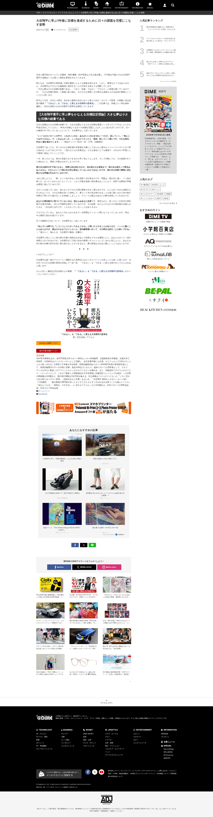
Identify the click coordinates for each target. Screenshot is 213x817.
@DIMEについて (113, 771)
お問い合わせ (163, 771)
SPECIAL (167, 746)
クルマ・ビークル (111, 734)
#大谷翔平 (74, 30)
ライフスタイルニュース (68, 12)
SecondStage (169, 749)
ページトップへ (106, 703)
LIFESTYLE (113, 730)
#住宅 (166, 198)
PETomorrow (168, 755)
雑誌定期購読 (123, 773)
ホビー (135, 740)
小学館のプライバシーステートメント (142, 773)
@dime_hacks (111, 567)
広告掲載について (163, 773)
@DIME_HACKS (85, 567)
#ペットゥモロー (147, 198)
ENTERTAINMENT (144, 730)
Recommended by (109, 534)
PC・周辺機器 (41, 746)
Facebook (42, 394)
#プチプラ (145, 189)
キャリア (64, 734)
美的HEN (167, 758)
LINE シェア (92, 545)
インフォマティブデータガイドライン (144, 771)
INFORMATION (170, 730)
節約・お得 (87, 740)
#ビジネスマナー (147, 194)
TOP (38, 12)
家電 (37, 740)
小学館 (115, 773)
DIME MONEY (88, 734)
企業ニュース (169, 742)
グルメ (107, 737)
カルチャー (137, 737)
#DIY (159, 198)
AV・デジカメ (41, 734)
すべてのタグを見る (167, 203)
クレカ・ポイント (89, 743)
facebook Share (75, 545)
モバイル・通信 (41, 737)
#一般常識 (145, 185)
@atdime (60, 567)
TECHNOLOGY (45, 730)
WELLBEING (168, 752)
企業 (63, 737)
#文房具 (160, 194)
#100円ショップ (158, 185)
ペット (107, 752)
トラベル (108, 740)
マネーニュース (88, 746)
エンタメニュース (139, 743)
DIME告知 (164, 734)
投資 (84, 737)
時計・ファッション (112, 746)
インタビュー (66, 743)
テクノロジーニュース (44, 749)
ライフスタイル (49, 12)
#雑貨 (168, 194)
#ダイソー (156, 189)
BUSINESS (67, 730)
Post (83, 545)
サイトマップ (125, 771)
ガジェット (40, 743)
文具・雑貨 (109, 743)
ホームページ (44, 391)
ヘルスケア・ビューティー (114, 749)
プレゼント (165, 737)
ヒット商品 (65, 740)
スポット (136, 734)
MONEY (89, 730)
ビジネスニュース (67, 746)
